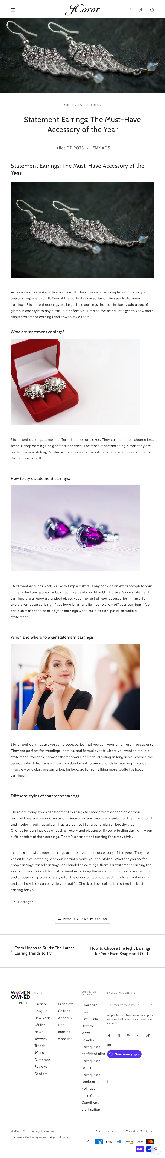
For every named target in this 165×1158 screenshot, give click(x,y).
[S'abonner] (151, 1005)
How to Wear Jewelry (87, 1033)
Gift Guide (89, 1019)
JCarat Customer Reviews (42, 1059)
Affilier (40, 1025)
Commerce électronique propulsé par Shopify (39, 1137)
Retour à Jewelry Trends (85, 919)
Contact (41, 1073)
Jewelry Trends (88, 105)
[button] (129, 10)
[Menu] (13, 10)
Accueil (69, 105)
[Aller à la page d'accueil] (82, 10)
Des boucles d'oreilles (65, 1032)
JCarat (26, 1131)
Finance (40, 1004)
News (38, 1031)
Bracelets (65, 1004)
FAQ (85, 1012)
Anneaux (65, 1018)
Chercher (89, 1005)
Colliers (64, 1011)
